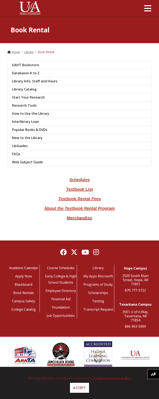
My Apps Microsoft (98, 276)
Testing (98, 301)
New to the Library (27, 137)
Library (28, 52)
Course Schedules (61, 268)
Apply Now (23, 276)
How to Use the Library (30, 113)
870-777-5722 (135, 290)
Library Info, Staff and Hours (34, 81)
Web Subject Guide (27, 162)
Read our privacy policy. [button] (112, 378)
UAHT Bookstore (25, 65)
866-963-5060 (135, 326)
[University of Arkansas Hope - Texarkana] (30, 9)
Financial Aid (60, 299)
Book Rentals (23, 292)
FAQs (16, 154)
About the (79, 208)
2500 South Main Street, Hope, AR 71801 (135, 279)
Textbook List (79, 189)
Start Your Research (28, 97)
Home (16, 52)
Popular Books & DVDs (29, 129)
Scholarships (98, 292)
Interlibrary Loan (25, 121)
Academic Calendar (23, 268)
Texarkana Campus (135, 304)
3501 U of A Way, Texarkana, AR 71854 (135, 316)
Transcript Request (98, 309)
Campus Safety (23, 301)
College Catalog (23, 309)
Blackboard (23, 284)
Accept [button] (79, 388)
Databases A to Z (26, 73)
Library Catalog (24, 89)
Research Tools (24, 105)
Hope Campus (135, 268)
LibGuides (20, 146)
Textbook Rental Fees (79, 198)
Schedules (79, 179)
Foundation (61, 307)
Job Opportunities (61, 315)
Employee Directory (61, 290)
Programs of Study (98, 284)
